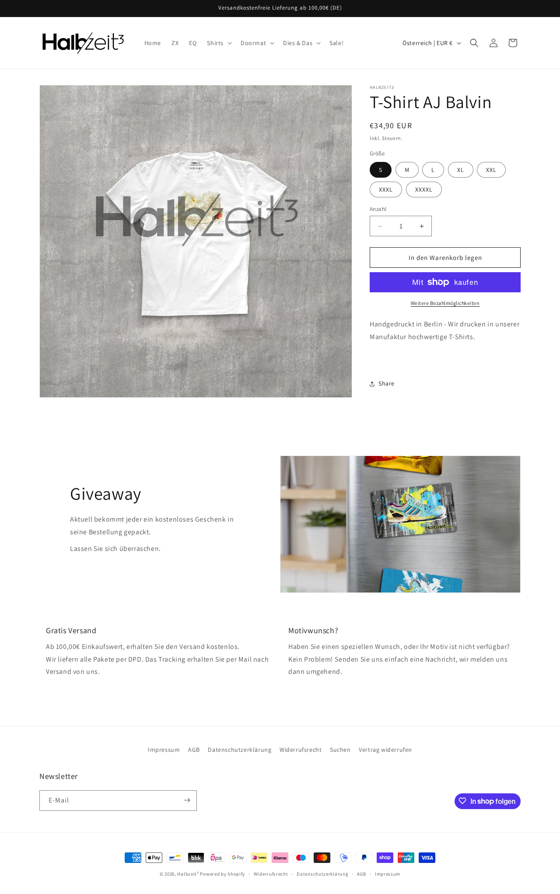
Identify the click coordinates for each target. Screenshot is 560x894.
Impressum (164, 750)
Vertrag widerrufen (385, 750)
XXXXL (424, 189)
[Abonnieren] (186, 800)
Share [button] (386, 383)
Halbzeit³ (188, 874)
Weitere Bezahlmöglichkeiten (445, 303)
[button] (218, 43)
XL (460, 170)
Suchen (340, 750)
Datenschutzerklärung (239, 750)
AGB (194, 750)
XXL (491, 170)
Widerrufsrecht (301, 750)
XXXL (386, 189)
